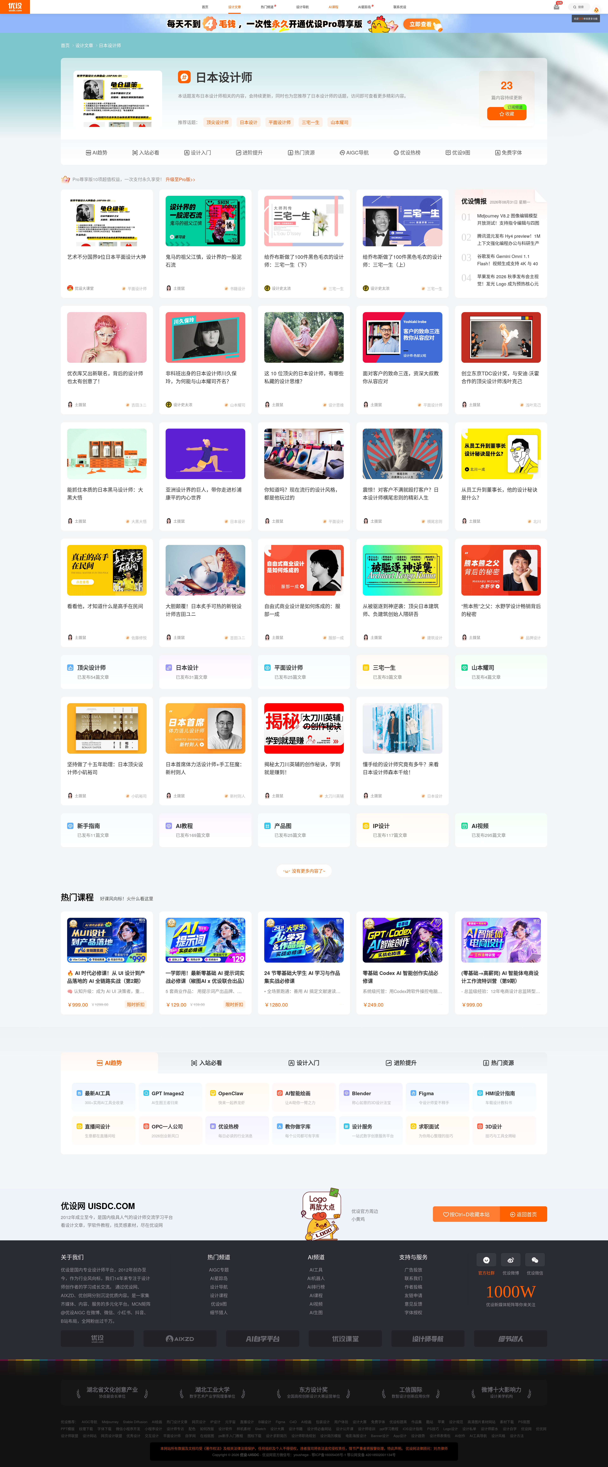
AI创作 (460, 1435)
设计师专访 (175, 1428)
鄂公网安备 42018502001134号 (371, 1454)
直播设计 (247, 1421)
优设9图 (460, 152)
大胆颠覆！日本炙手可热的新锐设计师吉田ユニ (204, 609)
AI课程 (316, 1295)
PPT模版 (68, 1428)
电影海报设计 (355, 1435)
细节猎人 (219, 1312)
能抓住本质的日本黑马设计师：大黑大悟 (105, 493)
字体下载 (104, 1428)
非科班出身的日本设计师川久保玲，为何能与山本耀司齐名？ (201, 377)
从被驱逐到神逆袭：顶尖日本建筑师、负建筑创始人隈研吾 (401, 609)
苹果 (441, 1421)
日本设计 (248, 122)
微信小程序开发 (128, 1428)
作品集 (416, 1421)
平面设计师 (280, 122)
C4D (293, 1421)
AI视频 (316, 1304)
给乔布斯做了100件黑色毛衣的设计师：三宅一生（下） (304, 260)
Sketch (260, 1428)
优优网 (541, 1428)
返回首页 (526, 1214)
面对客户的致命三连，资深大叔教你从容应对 (401, 377)
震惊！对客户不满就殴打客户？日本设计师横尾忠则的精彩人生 (401, 493)
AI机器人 (316, 1278)
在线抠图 (207, 1435)
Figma (280, 1421)
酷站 (429, 1421)
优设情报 (474, 200)
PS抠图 (524, 1421)
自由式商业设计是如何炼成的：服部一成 (302, 609)
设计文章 (84, 45)
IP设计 (215, 1421)
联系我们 (413, 1278)
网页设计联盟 (111, 1435)
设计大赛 (360, 1421)
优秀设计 (133, 1435)
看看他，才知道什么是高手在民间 (105, 605)
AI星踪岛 (219, 1278)
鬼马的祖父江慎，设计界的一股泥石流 (204, 260)
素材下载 (507, 1421)
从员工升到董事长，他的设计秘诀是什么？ (499, 493)
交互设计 (152, 1435)
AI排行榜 (316, 1287)
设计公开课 (344, 1428)
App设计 (400, 1435)
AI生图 (316, 1312)
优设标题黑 (398, 1421)
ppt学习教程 (389, 1428)
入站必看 (148, 152)
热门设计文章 (177, 1421)
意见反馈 (413, 1304)
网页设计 (199, 1421)
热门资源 (304, 152)
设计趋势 (418, 1435)
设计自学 (510, 1428)
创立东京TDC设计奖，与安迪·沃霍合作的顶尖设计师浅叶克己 (500, 377)
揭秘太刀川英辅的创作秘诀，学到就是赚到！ (302, 768)
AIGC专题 (219, 1269)
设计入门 (200, 152)
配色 (192, 1428)
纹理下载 (86, 1428)
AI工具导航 (478, 1435)
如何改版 (207, 1428)
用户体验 (341, 1421)
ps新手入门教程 (230, 1435)
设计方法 (517, 1435)
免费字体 (511, 152)
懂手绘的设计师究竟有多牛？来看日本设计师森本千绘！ (401, 768)
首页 (66, 45)
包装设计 (323, 1421)
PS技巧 (433, 1428)
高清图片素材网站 (481, 1421)
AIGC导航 (357, 152)
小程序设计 (153, 1428)
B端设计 (264, 1421)
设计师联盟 (69, 1435)
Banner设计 (380, 1435)
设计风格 (498, 1435)
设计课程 (219, 1295)
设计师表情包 (440, 1435)
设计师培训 (366, 1428)
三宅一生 (311, 122)
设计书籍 (296, 1428)
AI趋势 (99, 152)
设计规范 (456, 1421)
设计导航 (219, 1287)
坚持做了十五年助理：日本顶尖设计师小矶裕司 (105, 768)
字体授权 (413, 1312)
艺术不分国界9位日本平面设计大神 (106, 256)
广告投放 (413, 1269)
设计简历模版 (330, 1435)
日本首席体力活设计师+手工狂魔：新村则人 (205, 768)
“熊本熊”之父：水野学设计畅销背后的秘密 (501, 609)
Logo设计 (450, 1428)
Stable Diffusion (135, 1421)
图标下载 (254, 1435)
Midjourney (110, 1421)
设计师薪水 (489, 1428)
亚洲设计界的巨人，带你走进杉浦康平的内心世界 (204, 493)
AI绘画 (157, 1421)
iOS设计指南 (413, 1428)
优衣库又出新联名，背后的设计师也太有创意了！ (105, 377)
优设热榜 (410, 152)
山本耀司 (339, 122)
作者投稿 (413, 1287)
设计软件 (225, 1428)
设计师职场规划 (303, 1435)
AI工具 (316, 1269)
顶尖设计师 (217, 122)
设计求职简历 (276, 1435)
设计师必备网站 (319, 1428)
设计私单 (469, 1428)
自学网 (190, 1435)
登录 (581, 18)
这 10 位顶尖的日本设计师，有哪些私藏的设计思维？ (304, 377)
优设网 (526, 1428)
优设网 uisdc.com (98, 1206)
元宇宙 (230, 1421)
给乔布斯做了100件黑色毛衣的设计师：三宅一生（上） (402, 260)
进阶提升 (252, 152)
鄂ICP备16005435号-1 (329, 1454)
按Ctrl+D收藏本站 (469, 1214)
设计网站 (90, 1435)
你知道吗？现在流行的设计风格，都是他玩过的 (302, 493)
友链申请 (413, 1295)
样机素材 (244, 1428)
